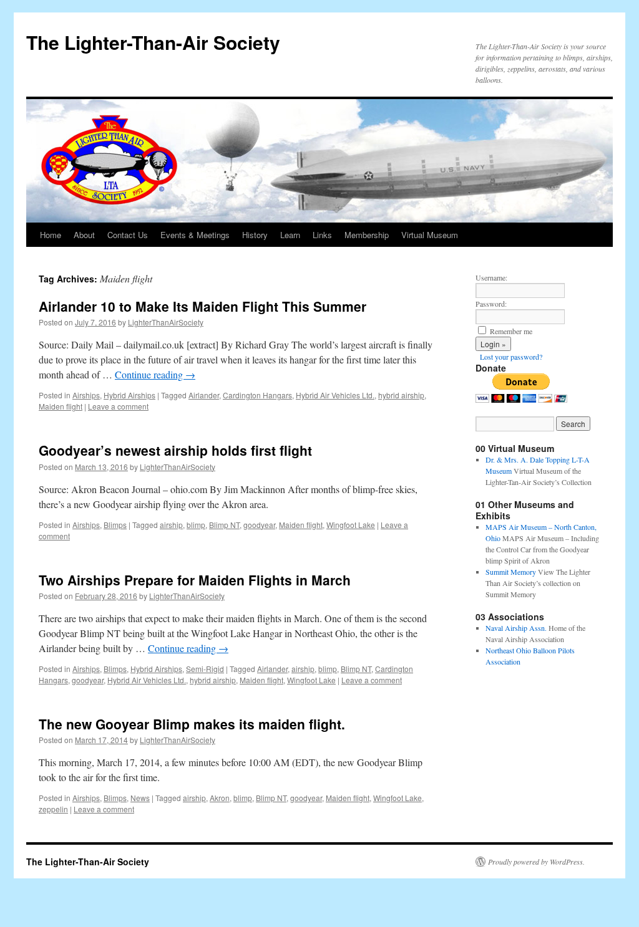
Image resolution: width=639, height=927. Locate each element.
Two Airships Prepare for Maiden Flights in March (195, 579)
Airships (86, 395)
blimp (196, 524)
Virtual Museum (429, 235)
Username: (491, 277)
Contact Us (127, 235)
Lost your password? (511, 357)
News (140, 797)
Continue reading (155, 374)
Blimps (115, 524)
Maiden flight (60, 406)
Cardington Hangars (257, 395)
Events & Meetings (195, 235)
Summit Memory (510, 572)
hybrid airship (401, 395)
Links (322, 235)
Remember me (511, 331)
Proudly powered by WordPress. (536, 862)
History (255, 235)
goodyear (259, 524)
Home (50, 235)
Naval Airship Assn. (516, 628)
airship (171, 524)
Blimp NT (224, 524)
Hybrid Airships (129, 395)
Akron (220, 797)
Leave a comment (118, 406)
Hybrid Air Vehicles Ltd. (335, 395)
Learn (290, 235)
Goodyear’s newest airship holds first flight (175, 450)
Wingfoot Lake (350, 524)
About (84, 235)
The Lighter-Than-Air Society (153, 42)
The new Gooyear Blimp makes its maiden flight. (192, 723)
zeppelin (53, 809)
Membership (366, 235)
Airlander (203, 395)
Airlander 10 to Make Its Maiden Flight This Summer (202, 306)
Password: (491, 304)
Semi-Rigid (205, 668)
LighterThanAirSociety (165, 322)
